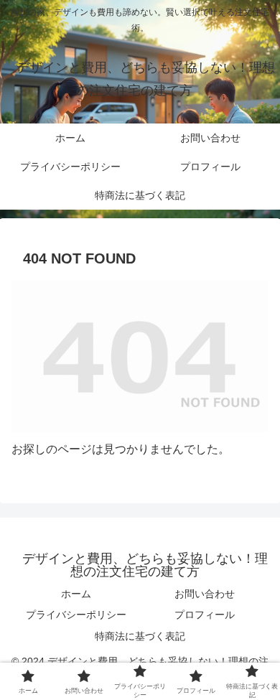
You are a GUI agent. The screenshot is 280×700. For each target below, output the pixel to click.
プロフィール (204, 614)
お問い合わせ (204, 593)
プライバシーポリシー (76, 614)
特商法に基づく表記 (140, 636)
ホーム (76, 593)
